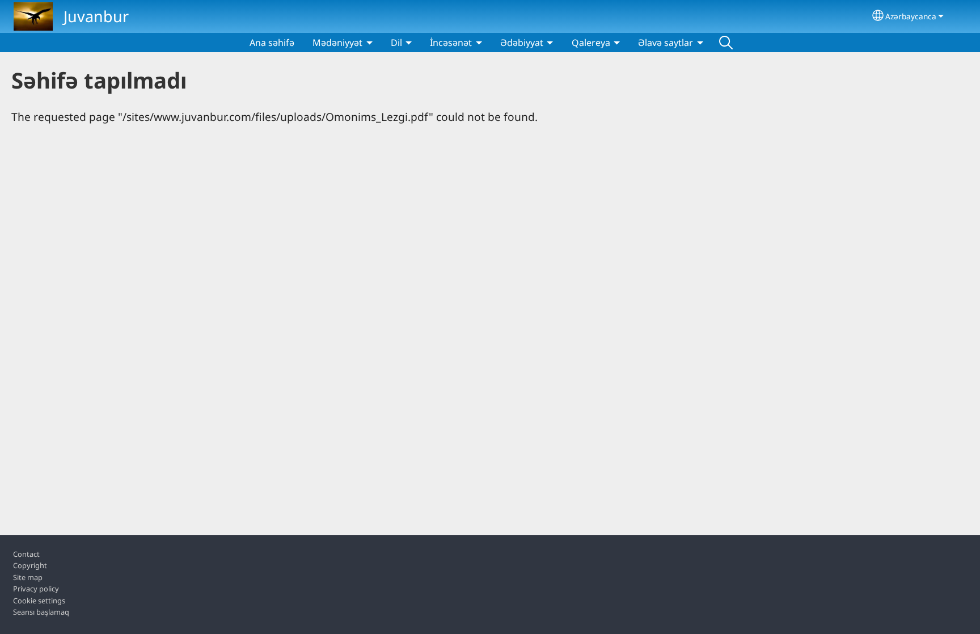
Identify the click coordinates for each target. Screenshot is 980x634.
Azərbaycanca (910, 16)
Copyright (30, 565)
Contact (26, 554)
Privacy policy (36, 588)
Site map (28, 577)
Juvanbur (96, 16)
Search (726, 42)
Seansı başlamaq (41, 612)
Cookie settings (39, 600)
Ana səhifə (272, 42)
